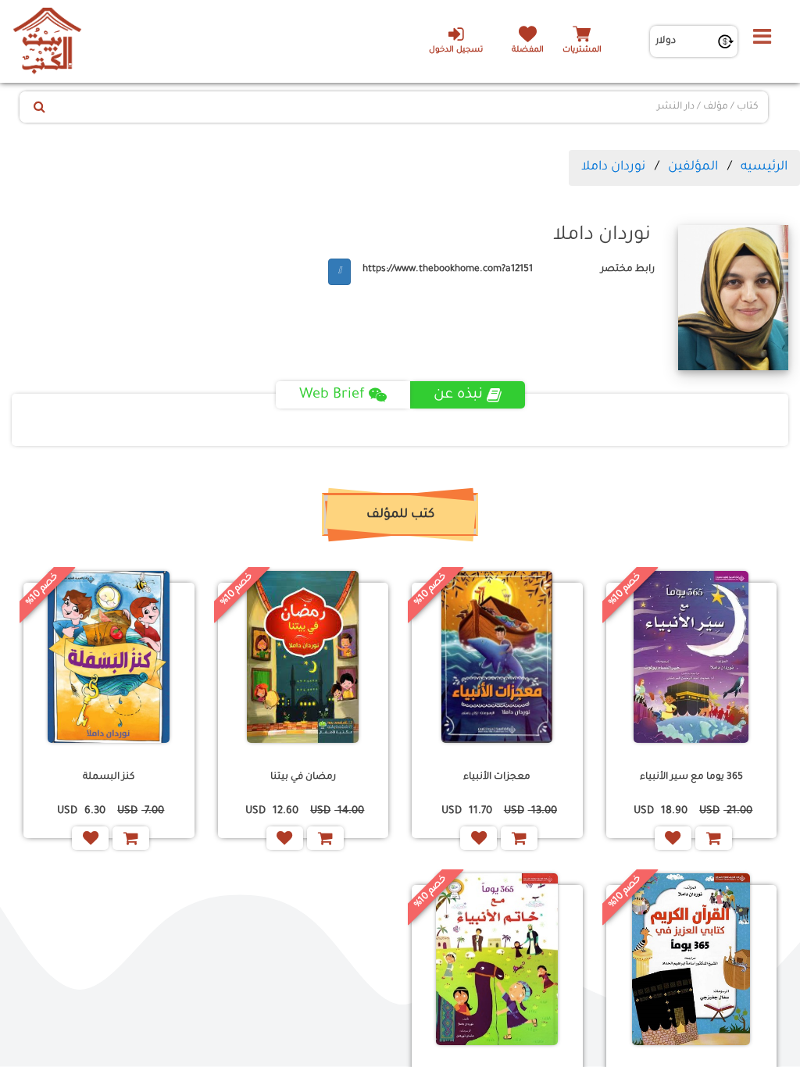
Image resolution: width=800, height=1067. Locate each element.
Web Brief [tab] (332, 395)
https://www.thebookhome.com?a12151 (447, 269)
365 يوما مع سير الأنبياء (691, 777)
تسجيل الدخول (456, 50)
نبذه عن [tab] (458, 395)
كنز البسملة (108, 777)
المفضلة (528, 50)
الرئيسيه (764, 167)
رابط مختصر (628, 269)
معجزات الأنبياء (496, 777)
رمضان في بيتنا (303, 777)
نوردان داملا (613, 167)
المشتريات (582, 50)
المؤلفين (693, 167)
